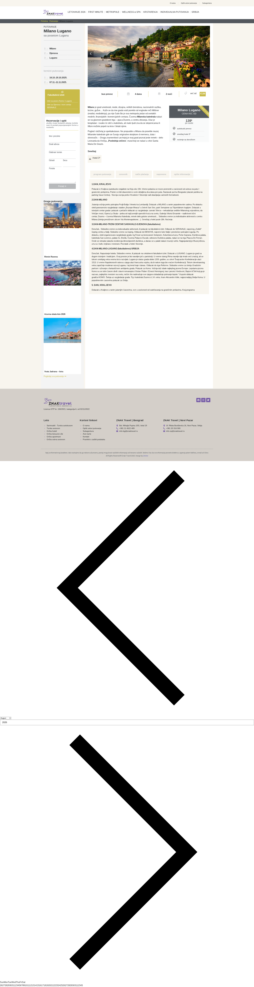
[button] (91, 54)
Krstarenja (150, 12)
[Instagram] (203, 400)
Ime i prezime (54, 136)
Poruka (52, 168)
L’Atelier (145, 456)
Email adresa (54, 144)
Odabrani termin (55, 152)
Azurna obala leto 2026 (54, 314)
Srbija (195, 12)
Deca (65, 160)
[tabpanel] (149, 236)
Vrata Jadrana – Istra (53, 371)
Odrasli (52, 160)
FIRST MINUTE (95, 12)
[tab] (102, 174)
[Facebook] (198, 400)
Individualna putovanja (174, 12)
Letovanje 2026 (76, 12)
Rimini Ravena (51, 257)
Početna (44, 21)
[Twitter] (208, 400)
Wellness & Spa (131, 12)
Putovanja (53, 21)
